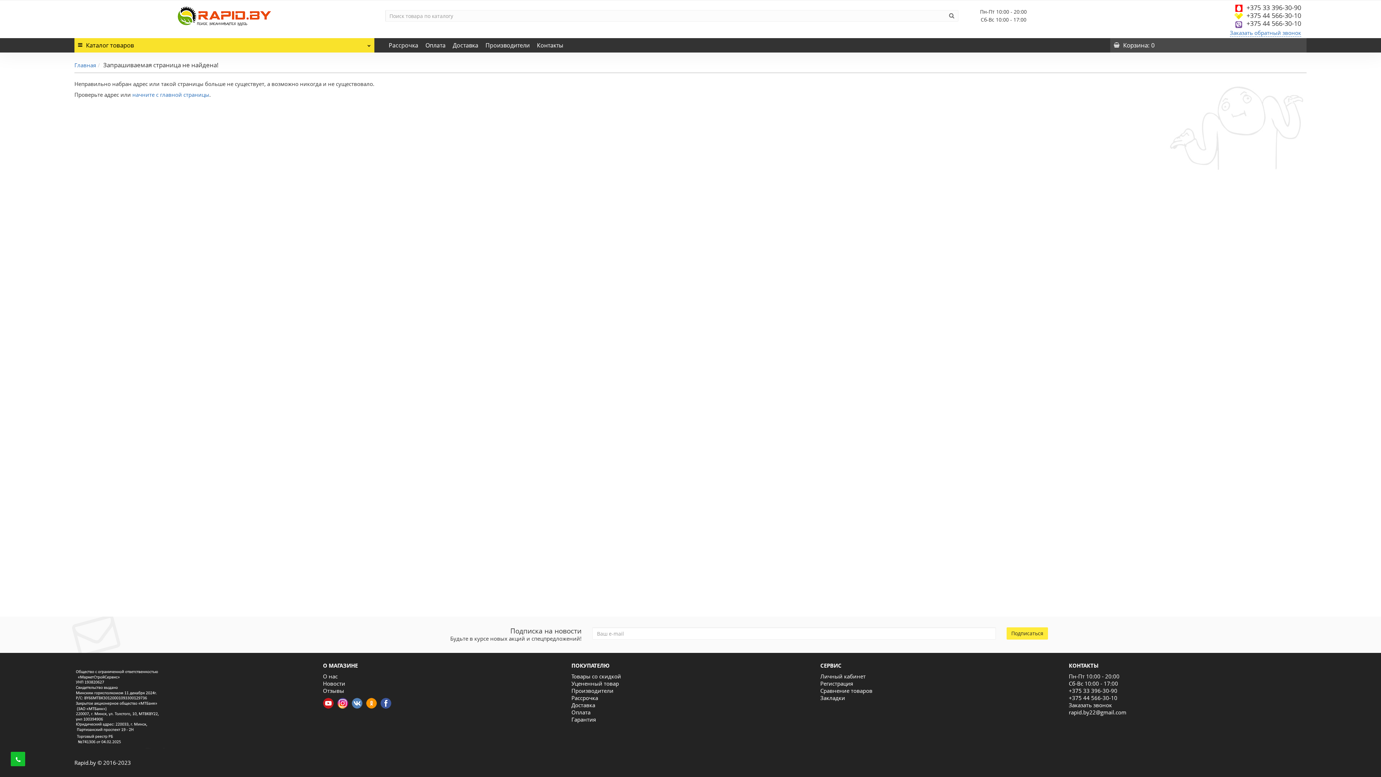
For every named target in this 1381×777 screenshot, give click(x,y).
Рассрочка (403, 45)
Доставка (465, 45)
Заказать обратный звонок (1265, 32)
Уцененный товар (595, 683)
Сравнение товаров (846, 690)
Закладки (832, 697)
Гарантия (583, 719)
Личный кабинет (843, 676)
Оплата (435, 45)
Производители (508, 45)
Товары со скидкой (596, 676)
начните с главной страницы (170, 94)
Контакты (550, 45)
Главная (85, 65)
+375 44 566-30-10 (1273, 15)
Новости (334, 683)
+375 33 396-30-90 (1273, 7)
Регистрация (836, 683)
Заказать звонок (1090, 705)
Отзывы (333, 690)
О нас (330, 676)
